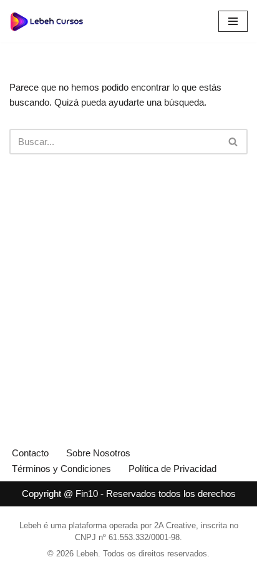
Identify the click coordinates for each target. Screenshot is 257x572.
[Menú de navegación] (233, 21)
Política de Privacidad (172, 468)
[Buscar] (234, 141)
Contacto (30, 453)
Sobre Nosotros (98, 453)
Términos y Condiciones (61, 468)
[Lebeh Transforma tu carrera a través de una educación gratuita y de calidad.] (46, 21)
